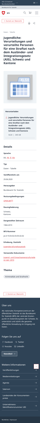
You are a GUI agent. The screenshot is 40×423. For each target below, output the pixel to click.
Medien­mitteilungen (11, 376)
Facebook (9, 342)
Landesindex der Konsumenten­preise (16, 396)
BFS (8, 13)
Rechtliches (5, 420)
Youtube (8, 346)
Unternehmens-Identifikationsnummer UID (14, 405)
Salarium (6, 389)
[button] (36, 366)
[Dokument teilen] (34, 23)
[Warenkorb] (30, 13)
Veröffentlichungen (11, 370)
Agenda (6, 383)
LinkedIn (20, 346)
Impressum (13, 420)
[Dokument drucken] (29, 23)
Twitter (21, 342)
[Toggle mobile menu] (36, 13)
